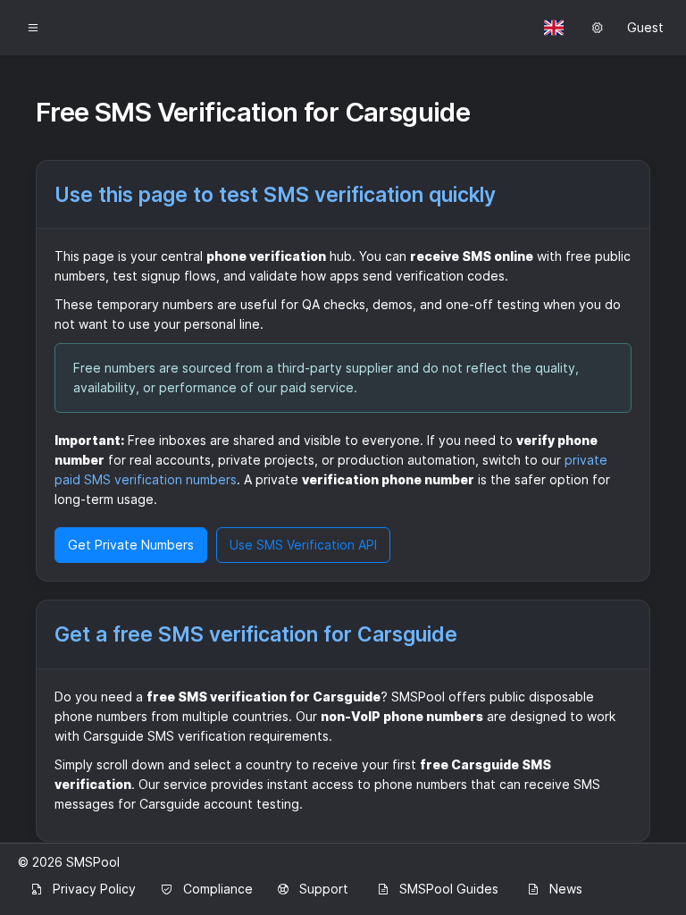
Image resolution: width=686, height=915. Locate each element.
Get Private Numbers (131, 544)
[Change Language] (554, 27)
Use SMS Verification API (303, 544)
